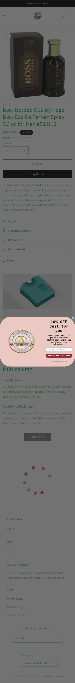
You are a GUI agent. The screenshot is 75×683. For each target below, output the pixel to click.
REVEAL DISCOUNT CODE (59, 356)
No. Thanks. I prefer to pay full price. (59, 361)
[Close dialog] (73, 318)
